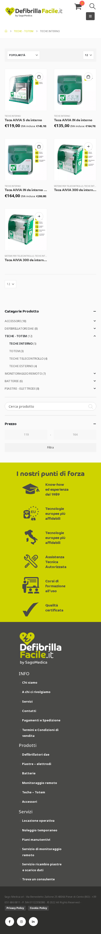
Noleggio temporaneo (39, 830)
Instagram (21, 921)
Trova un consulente (38, 879)
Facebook (9, 921)
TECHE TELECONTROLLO (26, 358)
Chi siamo (29, 682)
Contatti (29, 711)
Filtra (50, 447)
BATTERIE (12, 381)
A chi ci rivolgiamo (36, 692)
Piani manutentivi (36, 839)
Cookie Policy (38, 908)
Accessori (29, 801)
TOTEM (14, 351)
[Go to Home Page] (6, 31)
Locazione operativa (38, 820)
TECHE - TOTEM (16, 336)
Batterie (28, 773)
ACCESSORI (13, 321)
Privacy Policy (15, 908)
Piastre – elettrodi (36, 764)
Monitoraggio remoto (39, 783)
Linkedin (33, 921)
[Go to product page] (26, 90)
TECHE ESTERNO (21, 366)
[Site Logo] (34, 12)
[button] (92, 6)
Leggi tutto (88, 146)
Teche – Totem (33, 792)
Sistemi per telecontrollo (68, 186)
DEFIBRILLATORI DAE (19, 328)
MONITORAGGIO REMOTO (23, 373)
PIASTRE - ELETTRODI (20, 388)
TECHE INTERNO (13, 115)
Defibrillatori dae (35, 754)
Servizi (27, 701)
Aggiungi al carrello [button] (39, 76)
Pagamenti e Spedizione (41, 720)
